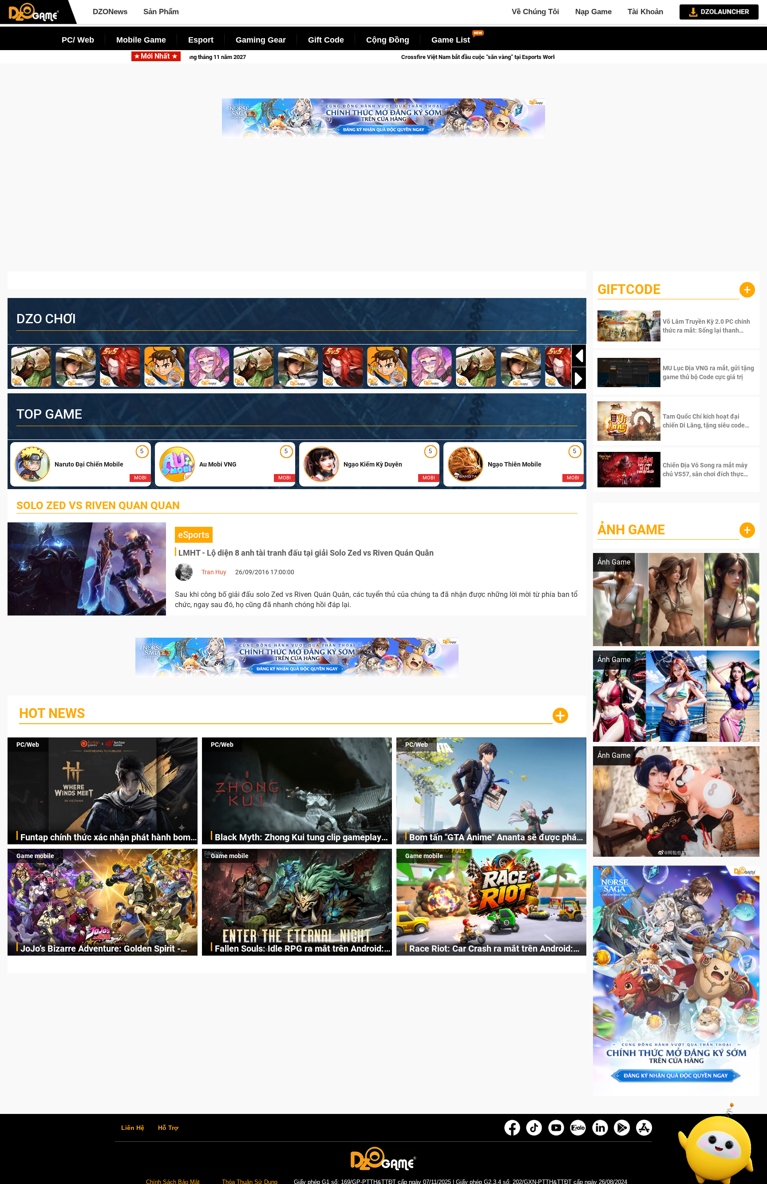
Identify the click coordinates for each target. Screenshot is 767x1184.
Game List (450, 39)
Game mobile (35, 855)
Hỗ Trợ (168, 1128)
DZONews (110, 12)
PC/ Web (78, 39)
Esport (200, 39)
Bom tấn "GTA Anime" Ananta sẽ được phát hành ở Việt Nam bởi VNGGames (494, 838)
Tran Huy (214, 572)
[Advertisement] (383, 209)
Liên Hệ (132, 1128)
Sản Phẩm (161, 12)
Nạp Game (593, 12)
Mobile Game (141, 39)
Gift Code (326, 39)
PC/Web (27, 744)
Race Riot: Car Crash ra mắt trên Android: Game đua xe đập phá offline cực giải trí (491, 949)
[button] (578, 379)
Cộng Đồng (387, 39)
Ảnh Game (631, 529)
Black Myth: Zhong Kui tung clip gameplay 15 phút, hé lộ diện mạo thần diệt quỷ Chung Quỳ (301, 838)
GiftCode (628, 289)
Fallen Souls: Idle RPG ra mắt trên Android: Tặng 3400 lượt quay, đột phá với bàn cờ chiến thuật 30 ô (299, 949)
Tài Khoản (645, 12)
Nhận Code (696, 326)
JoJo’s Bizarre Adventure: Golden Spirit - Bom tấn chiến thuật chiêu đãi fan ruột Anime (100, 949)
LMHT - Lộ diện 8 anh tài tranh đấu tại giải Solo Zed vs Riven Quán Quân (306, 552)
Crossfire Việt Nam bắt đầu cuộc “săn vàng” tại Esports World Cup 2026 (287, 57)
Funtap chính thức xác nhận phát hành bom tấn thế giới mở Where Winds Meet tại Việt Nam (105, 838)
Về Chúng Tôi (535, 12)
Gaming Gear (261, 39)
